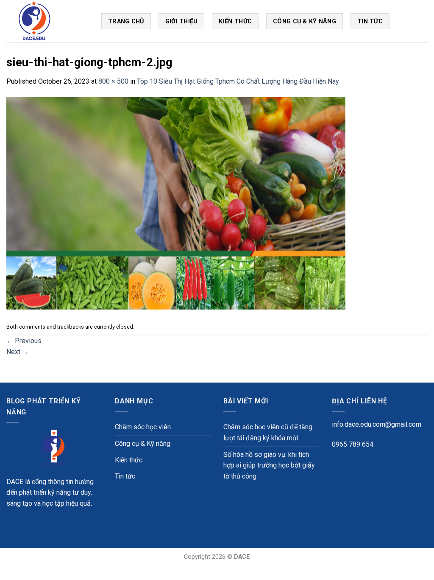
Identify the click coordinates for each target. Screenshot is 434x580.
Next (17, 352)
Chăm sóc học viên (143, 427)
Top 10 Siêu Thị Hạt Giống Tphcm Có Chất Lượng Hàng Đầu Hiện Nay (238, 81)
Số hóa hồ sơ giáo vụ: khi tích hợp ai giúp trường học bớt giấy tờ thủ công (269, 465)
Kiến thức (235, 21)
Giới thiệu (181, 21)
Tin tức (125, 476)
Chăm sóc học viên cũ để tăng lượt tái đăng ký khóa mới (267, 432)
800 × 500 (113, 81)
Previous (24, 341)
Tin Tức (370, 21)
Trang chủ (126, 21)
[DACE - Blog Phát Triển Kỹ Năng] (47, 21)
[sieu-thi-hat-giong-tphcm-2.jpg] (175, 203)
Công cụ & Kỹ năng (304, 21)
